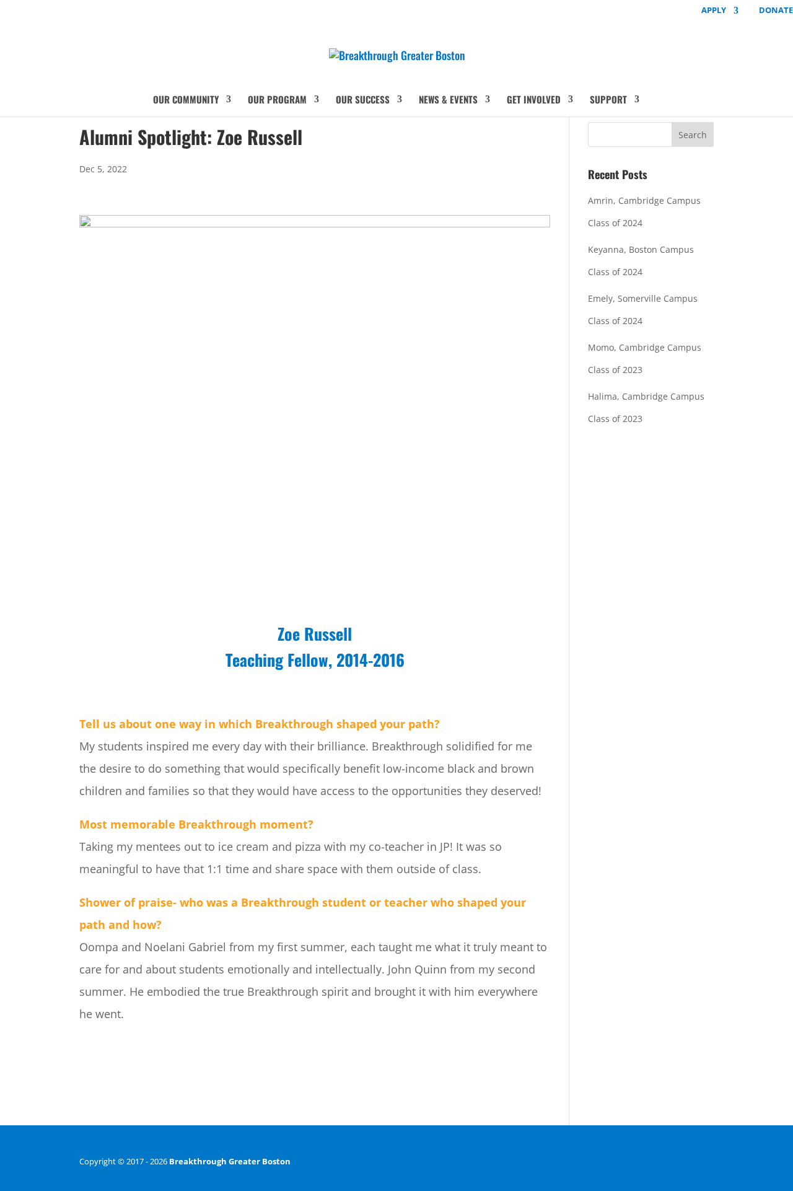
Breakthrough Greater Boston (230, 1161)
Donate (776, 10)
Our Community (186, 100)
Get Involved (534, 100)
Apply (713, 10)
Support (608, 100)
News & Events (448, 100)
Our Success (363, 100)
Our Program (277, 100)
